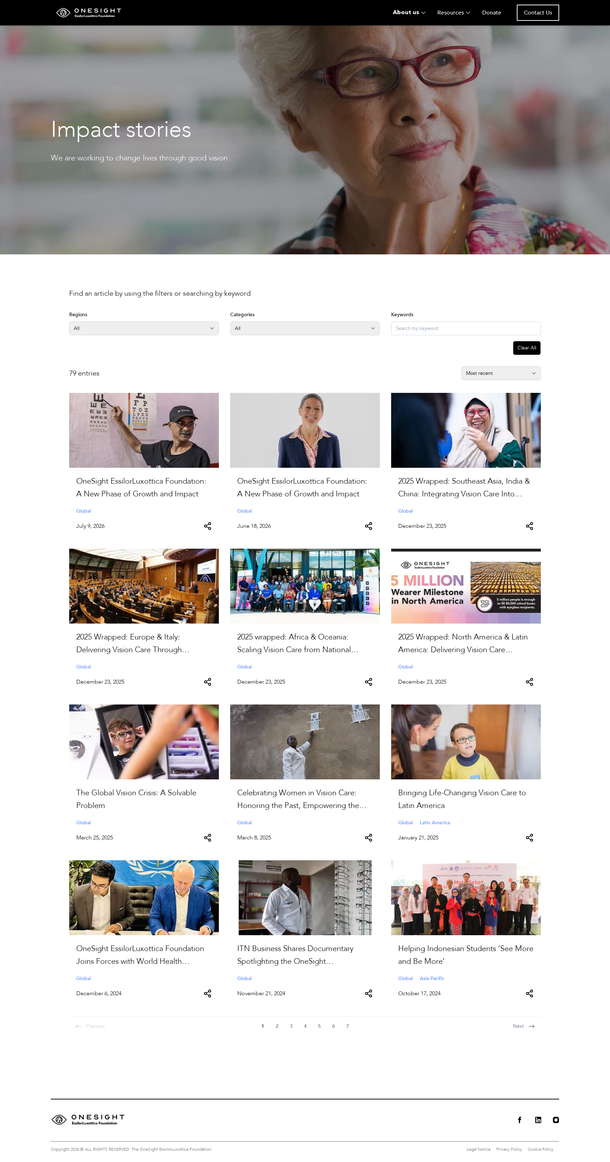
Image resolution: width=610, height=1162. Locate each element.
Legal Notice (479, 1149)
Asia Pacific (432, 978)
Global (83, 511)
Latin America (435, 822)
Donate (491, 13)
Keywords (402, 314)
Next (518, 1026)
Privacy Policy (509, 1149)
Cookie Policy (541, 1149)
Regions (78, 314)
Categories (242, 314)
